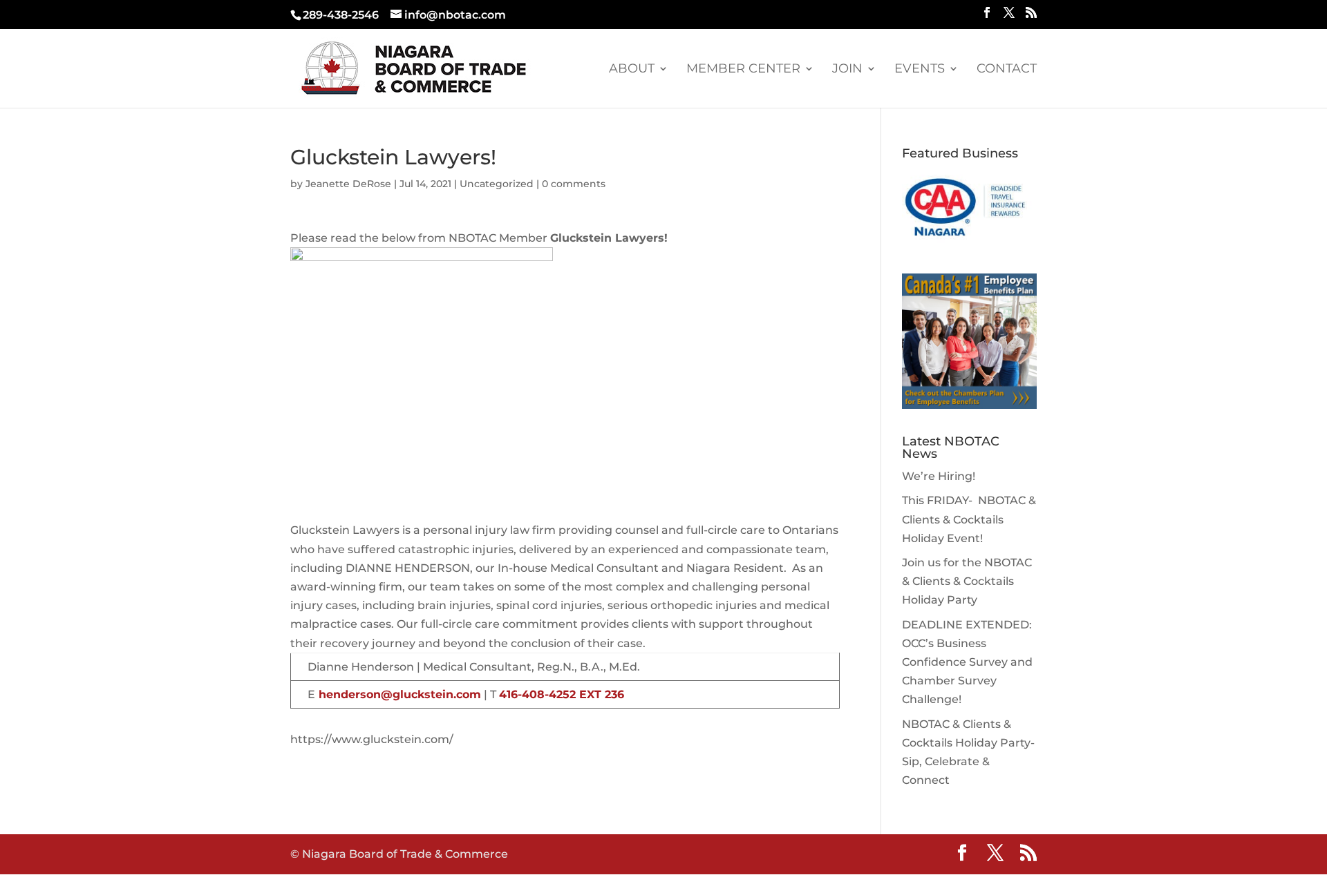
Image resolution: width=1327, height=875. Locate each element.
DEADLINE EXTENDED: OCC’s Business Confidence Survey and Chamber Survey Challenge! (967, 662)
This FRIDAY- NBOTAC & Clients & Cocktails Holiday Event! (969, 519)
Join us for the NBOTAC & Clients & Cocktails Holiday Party (967, 581)
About (632, 70)
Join (847, 70)
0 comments (573, 183)
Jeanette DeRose (348, 183)
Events (919, 70)
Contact (1007, 70)
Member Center (743, 70)
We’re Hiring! (938, 476)
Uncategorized (497, 183)
